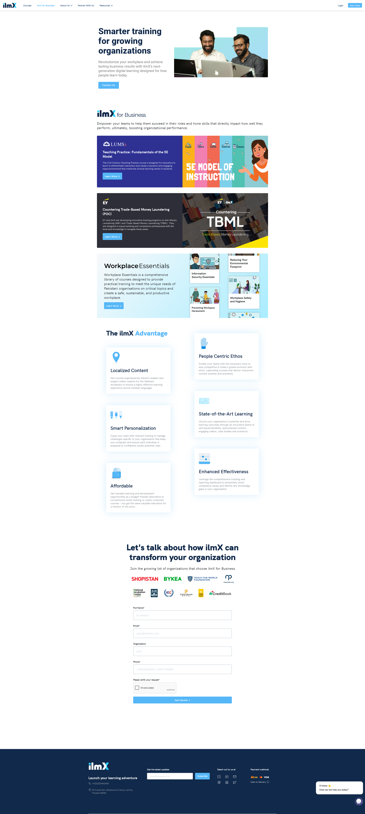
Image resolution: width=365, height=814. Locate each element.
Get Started (181, 700)
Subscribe (202, 775)
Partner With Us (86, 5)
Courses (27, 5)
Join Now (355, 5)
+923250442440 (100, 783)
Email (136, 625)
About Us (65, 5)
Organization (139, 643)
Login (340, 5)
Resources (105, 5)
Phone (136, 661)
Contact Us (108, 85)
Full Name (138, 607)
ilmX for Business (45, 5)
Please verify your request (146, 679)
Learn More (111, 176)
